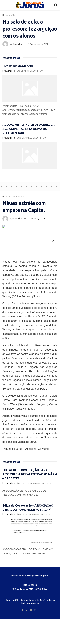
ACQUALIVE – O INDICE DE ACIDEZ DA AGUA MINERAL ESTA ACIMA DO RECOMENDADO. (28, 129)
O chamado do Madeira (18, 66)
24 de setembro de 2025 (31, 514)
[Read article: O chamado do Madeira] (30, 88)
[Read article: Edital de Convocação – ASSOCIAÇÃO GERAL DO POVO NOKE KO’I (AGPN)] (30, 532)
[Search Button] (56, 5)
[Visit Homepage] (30, 5)
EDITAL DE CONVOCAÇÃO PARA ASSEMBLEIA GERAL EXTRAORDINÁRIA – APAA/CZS (29, 474)
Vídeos (14, 15)
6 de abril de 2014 (28, 71)
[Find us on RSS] (35, 610)
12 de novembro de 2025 (32, 483)
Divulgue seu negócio (37, 575)
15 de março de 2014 (30, 138)
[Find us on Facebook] (22, 610)
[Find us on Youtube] (31, 610)
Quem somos (17, 575)
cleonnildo (17, 44)
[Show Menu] (4, 5)
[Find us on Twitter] (26, 610)
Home (5, 15)
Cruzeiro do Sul (18, 196)
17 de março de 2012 (38, 44)
